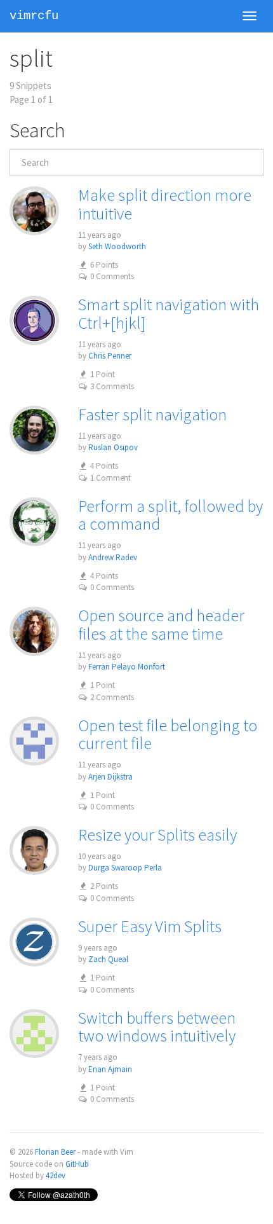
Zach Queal (108, 959)
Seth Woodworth (117, 246)
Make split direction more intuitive (164, 204)
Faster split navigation (152, 414)
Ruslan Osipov (113, 447)
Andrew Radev (112, 557)
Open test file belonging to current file (167, 734)
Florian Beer (55, 1151)
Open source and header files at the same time (161, 624)
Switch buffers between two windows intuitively (157, 1027)
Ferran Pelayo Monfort (126, 666)
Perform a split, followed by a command (170, 515)
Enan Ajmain (110, 1069)
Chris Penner (109, 355)
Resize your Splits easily (157, 834)
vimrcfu (34, 16)
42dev (55, 1175)
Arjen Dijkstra (110, 776)
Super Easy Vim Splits (150, 926)
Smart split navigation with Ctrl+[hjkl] (168, 313)
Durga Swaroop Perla (125, 867)
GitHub (77, 1164)
